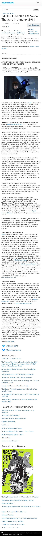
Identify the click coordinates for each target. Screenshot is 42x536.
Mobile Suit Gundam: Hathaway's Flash (13, 418)
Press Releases (34, 33)
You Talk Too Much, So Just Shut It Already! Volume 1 (18, 500)
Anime (31, 31)
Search (36, 9)
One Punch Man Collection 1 (10, 441)
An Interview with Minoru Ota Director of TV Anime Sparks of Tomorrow (20, 395)
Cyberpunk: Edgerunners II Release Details (14, 386)
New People (18, 31)
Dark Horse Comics (7, 33)
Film (36, 31)
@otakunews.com (13, 349)
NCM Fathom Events (20, 260)
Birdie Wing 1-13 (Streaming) (10, 415)
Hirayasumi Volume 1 (8, 503)
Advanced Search (8, 13)
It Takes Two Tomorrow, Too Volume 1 (13, 524)
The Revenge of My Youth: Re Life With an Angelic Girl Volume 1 (20, 507)
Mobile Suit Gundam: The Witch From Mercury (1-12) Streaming (17, 411)
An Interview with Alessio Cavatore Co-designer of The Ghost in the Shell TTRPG (20, 382)
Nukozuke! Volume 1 (7, 515)
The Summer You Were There (10, 528)
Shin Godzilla (5, 438)
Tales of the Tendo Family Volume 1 (12, 521)
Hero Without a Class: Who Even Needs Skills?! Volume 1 (19, 518)
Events (31, 29)
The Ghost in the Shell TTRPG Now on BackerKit (16, 377)
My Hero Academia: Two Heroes (11, 428)
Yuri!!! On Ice (5, 425)
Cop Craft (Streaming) (8, 422)
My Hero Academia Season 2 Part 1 (12, 434)
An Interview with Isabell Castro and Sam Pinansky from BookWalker (18, 370)
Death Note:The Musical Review (11, 359)
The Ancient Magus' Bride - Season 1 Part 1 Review (17, 431)
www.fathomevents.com (8, 278)
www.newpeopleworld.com (24, 303)
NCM (3, 234)
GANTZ (30, 103)
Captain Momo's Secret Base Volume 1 (13, 512)
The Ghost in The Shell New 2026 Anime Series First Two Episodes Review (19, 390)
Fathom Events (10, 341)
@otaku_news (12, 345)
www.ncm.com (20, 276)
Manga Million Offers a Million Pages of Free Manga (17, 374)
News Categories (33, 25)
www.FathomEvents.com (14, 124)
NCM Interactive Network (28, 264)
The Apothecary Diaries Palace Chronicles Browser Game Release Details (19, 400)
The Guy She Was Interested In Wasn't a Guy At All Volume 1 (20, 497)
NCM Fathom (21, 33)
